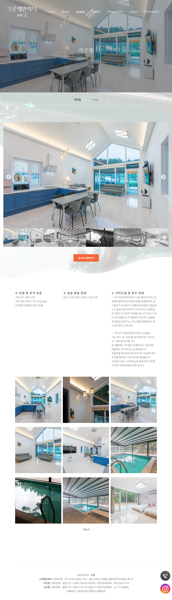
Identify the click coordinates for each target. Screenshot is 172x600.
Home (51, 11)
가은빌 (77, 99)
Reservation (115, 11)
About (65, 11)
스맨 (93, 575)
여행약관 (101, 591)
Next (163, 177)
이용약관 (71, 591)
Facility (96, 11)
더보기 (86, 530)
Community (151, 11)
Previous (8, 177)
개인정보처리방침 (86, 591)
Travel (134, 11)
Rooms (80, 11)
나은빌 (95, 99)
